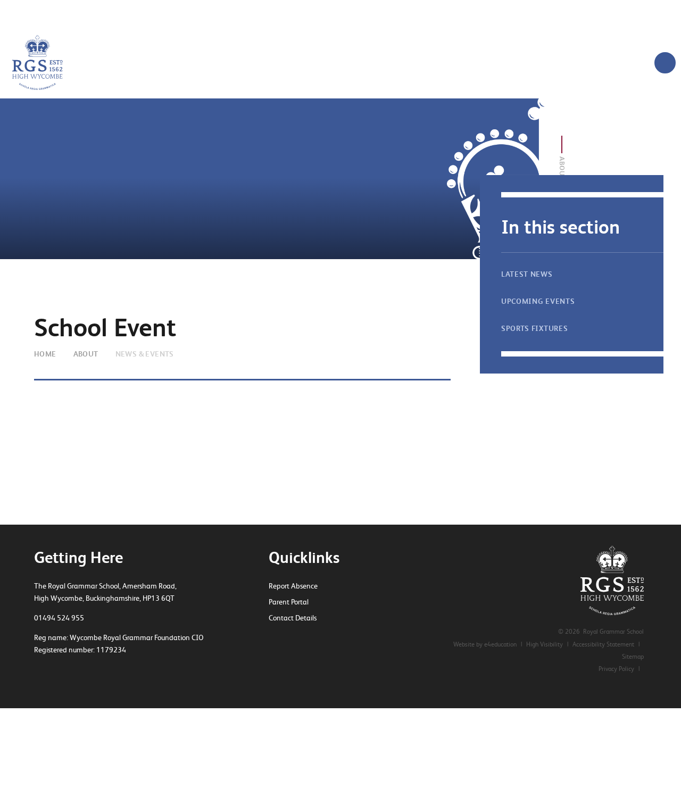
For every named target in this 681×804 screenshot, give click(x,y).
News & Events (144, 354)
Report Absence (293, 586)
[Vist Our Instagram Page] (309, 638)
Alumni (297, 13)
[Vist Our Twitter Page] (272, 638)
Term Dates (513, 13)
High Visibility (544, 644)
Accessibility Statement (603, 644)
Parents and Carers (446, 13)
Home (45, 354)
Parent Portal (289, 602)
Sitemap (633, 656)
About (85, 354)
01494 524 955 (59, 618)
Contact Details (293, 618)
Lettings (338, 13)
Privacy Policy (616, 669)
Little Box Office (240, 13)
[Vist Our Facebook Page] (291, 638)
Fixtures (382, 13)
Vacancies (179, 13)
